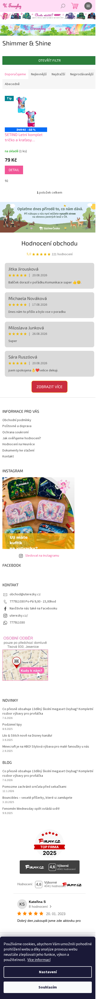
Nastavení (48, 972)
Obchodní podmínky (16, 420)
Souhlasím (47, 987)
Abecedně (12, 84)
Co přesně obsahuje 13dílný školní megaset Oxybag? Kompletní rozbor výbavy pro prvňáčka (47, 711)
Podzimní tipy (12, 724)
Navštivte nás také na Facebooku (33, 608)
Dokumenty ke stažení (18, 450)
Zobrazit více (49, 386)
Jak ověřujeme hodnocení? (21, 438)
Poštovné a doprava (16, 426)
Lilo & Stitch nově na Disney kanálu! (27, 735)
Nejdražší (58, 74)
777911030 (17, 622)
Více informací (38, 959)
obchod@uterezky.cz (25, 594)
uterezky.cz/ (19, 615)
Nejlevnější (39, 74)
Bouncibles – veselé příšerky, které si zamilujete (37, 798)
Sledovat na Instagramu (42, 555)
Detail (14, 170)
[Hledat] (63, 6)
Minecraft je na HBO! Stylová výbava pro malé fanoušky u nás (45, 746)
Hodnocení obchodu (49, 243)
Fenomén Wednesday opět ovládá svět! (31, 809)
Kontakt (8, 456)
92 (6, 181)
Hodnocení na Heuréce (18, 444)
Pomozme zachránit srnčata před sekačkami (34, 787)
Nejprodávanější (81, 74)
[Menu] (88, 6)
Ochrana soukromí (15, 432)
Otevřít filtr (49, 60)
